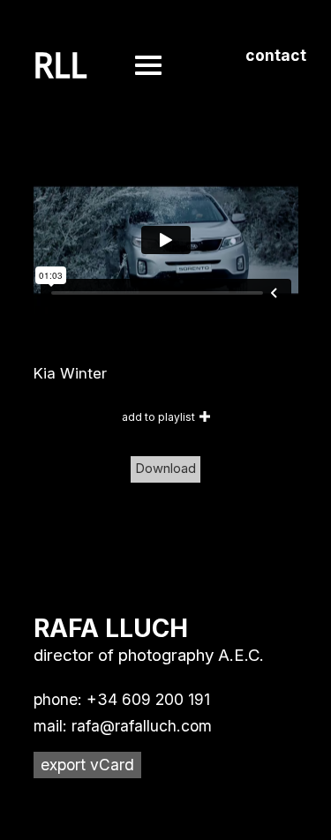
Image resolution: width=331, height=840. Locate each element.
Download (165, 468)
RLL (60, 66)
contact (275, 55)
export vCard (87, 764)
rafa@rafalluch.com (141, 725)
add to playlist (158, 417)
